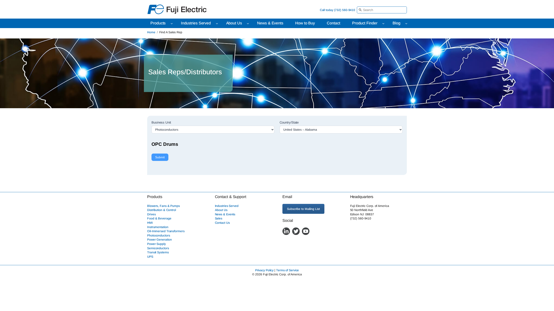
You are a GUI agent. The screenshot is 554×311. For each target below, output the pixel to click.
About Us (221, 210)
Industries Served (226, 206)
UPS (150, 256)
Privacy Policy (264, 270)
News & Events (225, 214)
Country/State (289, 122)
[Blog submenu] (406, 23)
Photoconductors (158, 235)
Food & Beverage (159, 218)
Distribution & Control (161, 210)
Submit (160, 157)
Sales (218, 218)
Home (151, 32)
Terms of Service (287, 270)
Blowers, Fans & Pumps (163, 206)
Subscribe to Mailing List (303, 209)
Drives (151, 214)
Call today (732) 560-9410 (337, 10)
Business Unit (161, 122)
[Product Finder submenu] (383, 23)
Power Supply (156, 244)
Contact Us (222, 222)
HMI (150, 222)
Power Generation (159, 239)
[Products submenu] (172, 23)
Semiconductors (158, 248)
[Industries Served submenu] (217, 23)
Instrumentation (157, 227)
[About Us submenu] (248, 23)
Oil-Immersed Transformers (166, 231)
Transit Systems (158, 252)
